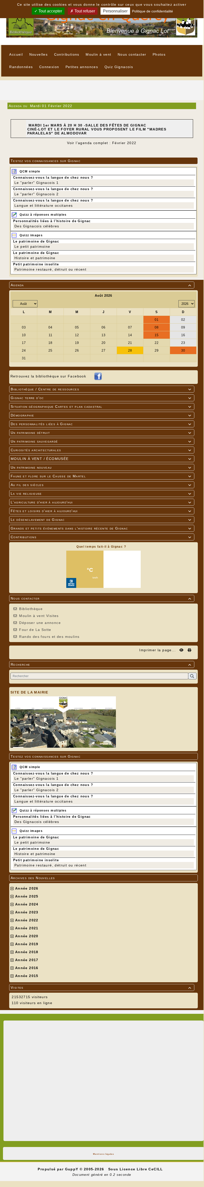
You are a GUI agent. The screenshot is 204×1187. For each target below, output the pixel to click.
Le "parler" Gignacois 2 (36, 790)
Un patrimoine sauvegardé (101, 441)
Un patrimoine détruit (101, 433)
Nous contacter (101, 598)
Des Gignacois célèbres (36, 822)
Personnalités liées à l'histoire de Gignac (52, 817)
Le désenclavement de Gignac (101, 520)
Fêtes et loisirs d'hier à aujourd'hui (101, 511)
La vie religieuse (101, 493)
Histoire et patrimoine (35, 854)
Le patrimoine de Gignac (36, 837)
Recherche (101, 664)
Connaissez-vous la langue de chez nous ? (53, 773)
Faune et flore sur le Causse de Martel (101, 476)
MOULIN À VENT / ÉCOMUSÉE (101, 459)
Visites (101, 987)
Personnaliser (115, 11)
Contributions (101, 537)
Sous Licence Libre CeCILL (136, 1169)
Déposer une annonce (40, 623)
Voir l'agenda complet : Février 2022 (101, 143)
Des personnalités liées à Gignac (101, 424)
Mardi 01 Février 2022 (51, 106)
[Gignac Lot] (101, 22)
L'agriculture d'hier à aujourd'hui (101, 502)
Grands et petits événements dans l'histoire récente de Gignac (101, 528)
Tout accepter (49, 11)
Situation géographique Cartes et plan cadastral (101, 407)
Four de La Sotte (35, 630)
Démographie (101, 415)
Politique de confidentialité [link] (152, 11)
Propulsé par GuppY (59, 1169)
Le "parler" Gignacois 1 (36, 778)
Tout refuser (84, 11)
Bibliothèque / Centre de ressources (101, 389)
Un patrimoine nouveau (101, 467)
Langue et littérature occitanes (43, 801)
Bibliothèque (31, 609)
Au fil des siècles (101, 485)
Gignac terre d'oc (101, 398)
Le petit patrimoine (32, 842)
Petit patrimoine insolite (36, 860)
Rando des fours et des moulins (49, 637)
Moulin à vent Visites (39, 616)
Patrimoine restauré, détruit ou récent (50, 865)
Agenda (101, 285)
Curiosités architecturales (101, 450)
